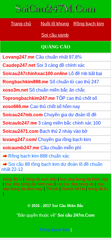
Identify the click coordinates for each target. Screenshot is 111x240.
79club (52, 188)
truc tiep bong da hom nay (84, 179)
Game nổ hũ (73, 188)
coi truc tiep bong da (75, 183)
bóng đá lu (12, 179)
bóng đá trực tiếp (41, 179)
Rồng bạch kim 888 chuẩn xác (38, 156)
